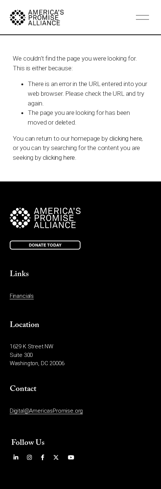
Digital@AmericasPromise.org (46, 410)
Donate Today (45, 245)
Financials (22, 296)
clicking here (125, 138)
